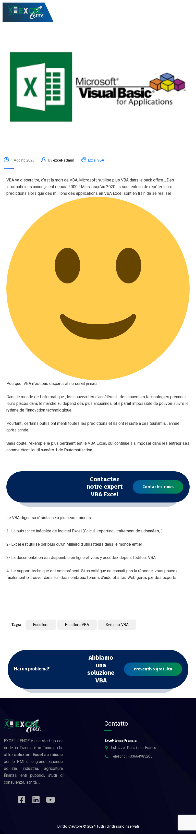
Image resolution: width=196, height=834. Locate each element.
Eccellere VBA (77, 624)
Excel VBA (96, 160)
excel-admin (63, 160)
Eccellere (40, 624)
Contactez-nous (158, 486)
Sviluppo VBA (117, 624)
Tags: (16, 624)
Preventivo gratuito (153, 669)
